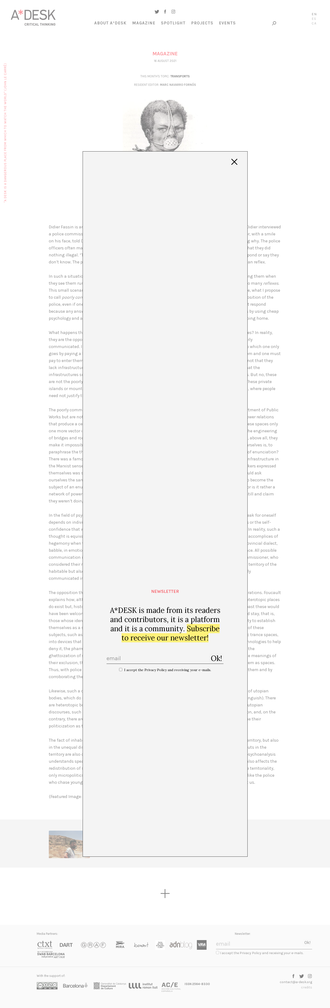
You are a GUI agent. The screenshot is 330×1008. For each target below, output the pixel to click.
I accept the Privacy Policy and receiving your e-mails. (167, 670)
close (234, 162)
